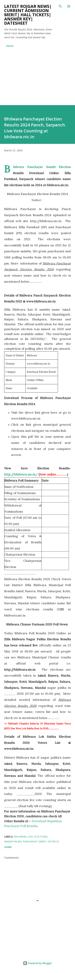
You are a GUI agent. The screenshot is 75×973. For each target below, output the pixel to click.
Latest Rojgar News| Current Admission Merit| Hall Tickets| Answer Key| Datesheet (28, 14)
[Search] (60, 6)
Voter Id (53, 841)
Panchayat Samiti (34, 841)
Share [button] (8, 847)
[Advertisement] (37, 75)
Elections (40, 836)
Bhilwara (20, 836)
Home (9, 45)
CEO (30, 836)
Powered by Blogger (39, 963)
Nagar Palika (13, 841)
